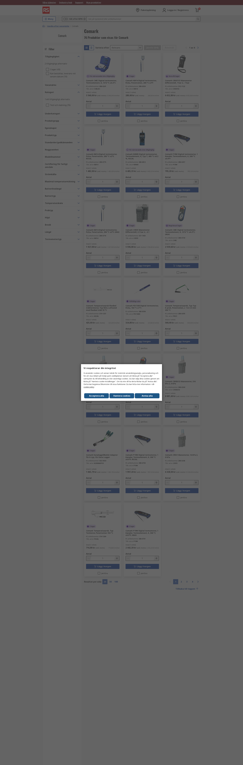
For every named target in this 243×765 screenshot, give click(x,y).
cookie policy (89, 387)
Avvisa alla (147, 395)
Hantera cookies (121, 395)
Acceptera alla (96, 395)
